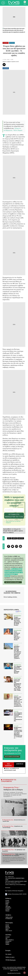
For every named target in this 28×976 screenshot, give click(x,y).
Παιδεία (7, 942)
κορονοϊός (20, 538)
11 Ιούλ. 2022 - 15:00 (8, 59)
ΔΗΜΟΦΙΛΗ (19, 764)
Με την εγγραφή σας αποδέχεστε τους (14, 521)
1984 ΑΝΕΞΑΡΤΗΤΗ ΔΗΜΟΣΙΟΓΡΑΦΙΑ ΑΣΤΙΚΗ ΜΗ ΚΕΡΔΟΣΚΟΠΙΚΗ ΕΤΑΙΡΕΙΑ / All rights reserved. (14, 969)
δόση (9, 538)
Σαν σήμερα (8, 954)
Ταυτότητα (7, 887)
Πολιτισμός (9, 922)
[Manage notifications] (24, 973)
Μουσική (8, 927)
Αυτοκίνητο (8, 941)
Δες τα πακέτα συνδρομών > (13, 582)
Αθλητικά (8, 906)
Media (7, 903)
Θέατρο (7, 926)
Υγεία (7, 905)
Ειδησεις (5, 42)
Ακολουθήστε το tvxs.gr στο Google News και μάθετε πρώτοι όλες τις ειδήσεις (13, 530)
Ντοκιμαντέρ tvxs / (9, 819)
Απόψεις (8, 915)
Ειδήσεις (8, 898)
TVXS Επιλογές (11, 960)
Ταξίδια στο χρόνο (10, 957)
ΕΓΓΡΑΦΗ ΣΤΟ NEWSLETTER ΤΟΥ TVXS (14, 516)
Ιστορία (7, 950)
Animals (8, 937)
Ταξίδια (7, 944)
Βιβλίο (7, 929)
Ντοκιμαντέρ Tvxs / (11, 787)
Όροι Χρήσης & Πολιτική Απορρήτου (14, 890)
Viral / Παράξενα (10, 939)
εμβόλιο (14, 538)
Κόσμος (7, 902)
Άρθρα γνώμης (9, 917)
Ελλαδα (12, 42)
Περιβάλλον (8, 908)
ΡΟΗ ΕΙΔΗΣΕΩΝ (8, 764)
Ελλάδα (7, 900)
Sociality (18, 973)
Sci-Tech (8, 909)
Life (6, 938)
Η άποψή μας (9, 918)
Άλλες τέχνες (9, 930)
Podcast (7, 910)
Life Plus (8, 935)
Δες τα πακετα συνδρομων (12, 756)
